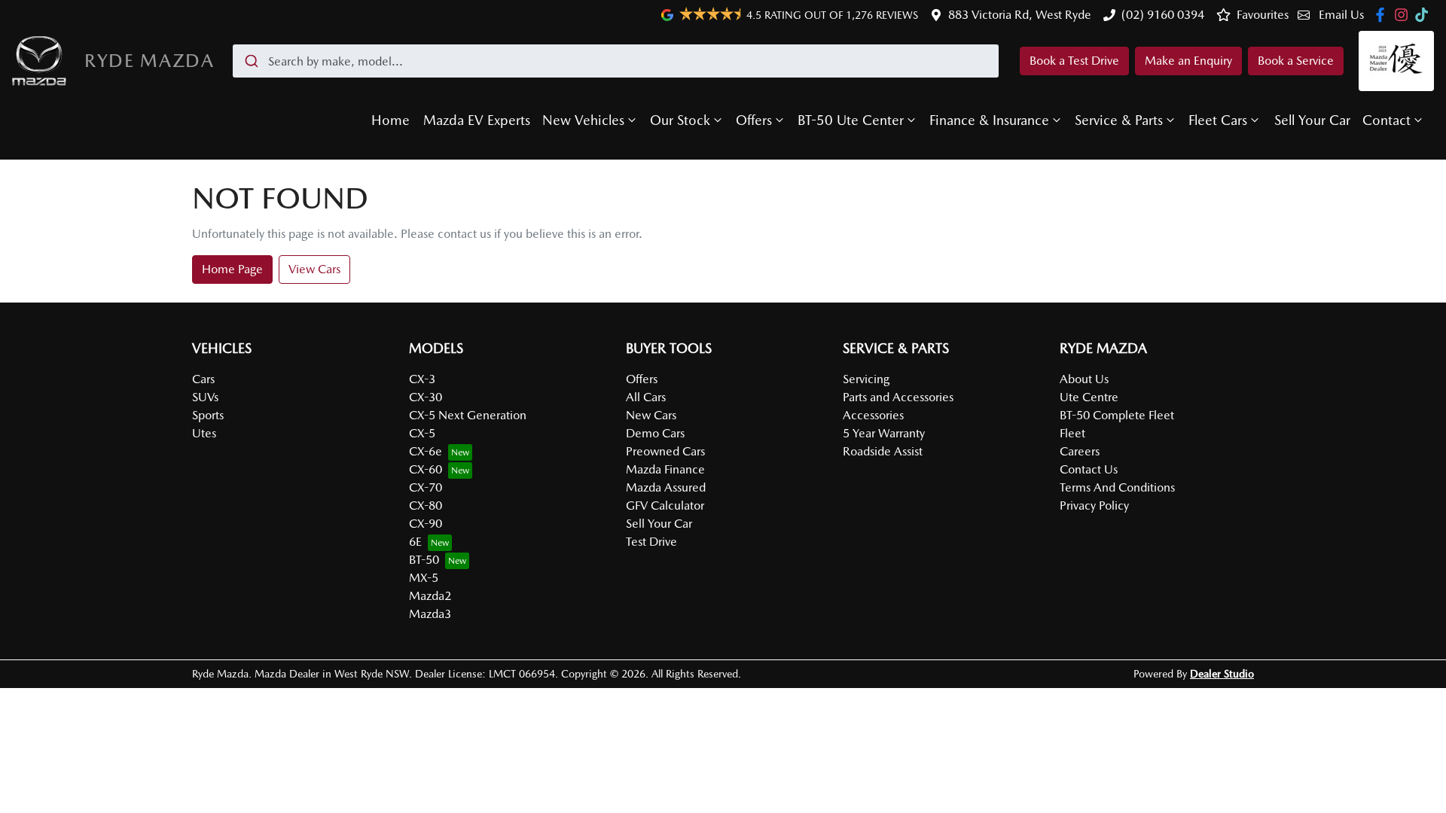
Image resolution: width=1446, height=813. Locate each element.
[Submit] (250, 61)
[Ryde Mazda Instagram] (1404, 15)
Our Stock (680, 120)
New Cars (651, 415)
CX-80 (425, 505)
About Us (1084, 379)
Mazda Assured (666, 487)
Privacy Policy (1094, 505)
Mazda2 (430, 596)
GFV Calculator (665, 505)
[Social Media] (1424, 15)
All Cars (646, 397)
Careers (1080, 451)
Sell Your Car (1312, 120)
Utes (204, 433)
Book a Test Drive (1074, 60)
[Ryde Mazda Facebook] (1383, 15)
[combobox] (616, 61)
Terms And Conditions (1117, 487)
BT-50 (424, 560)
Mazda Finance (665, 469)
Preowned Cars (665, 451)
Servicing (866, 379)
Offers (754, 120)
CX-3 (422, 379)
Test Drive (651, 541)
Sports (208, 415)
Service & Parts (1119, 120)
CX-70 (425, 487)
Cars (203, 379)
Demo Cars (655, 433)
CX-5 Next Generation (467, 415)
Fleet (1072, 433)
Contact (1386, 120)
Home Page (232, 269)
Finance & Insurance (989, 120)
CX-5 (422, 433)
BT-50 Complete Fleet (1117, 415)
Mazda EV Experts (476, 120)
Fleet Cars (1217, 120)
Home (390, 120)
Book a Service (1296, 60)
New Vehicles (583, 120)
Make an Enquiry (1188, 60)
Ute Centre (1089, 397)
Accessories (873, 415)
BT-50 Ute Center (851, 120)
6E (415, 541)
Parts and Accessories (898, 397)
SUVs (205, 397)
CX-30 (425, 397)
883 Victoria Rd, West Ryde (1019, 15)
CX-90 (425, 523)
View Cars (314, 269)
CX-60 (425, 469)
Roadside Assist (883, 451)
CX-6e (425, 451)
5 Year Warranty (884, 433)
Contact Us (1089, 469)
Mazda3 (430, 614)
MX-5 (423, 578)
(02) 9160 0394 (1162, 15)
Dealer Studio (1222, 674)
